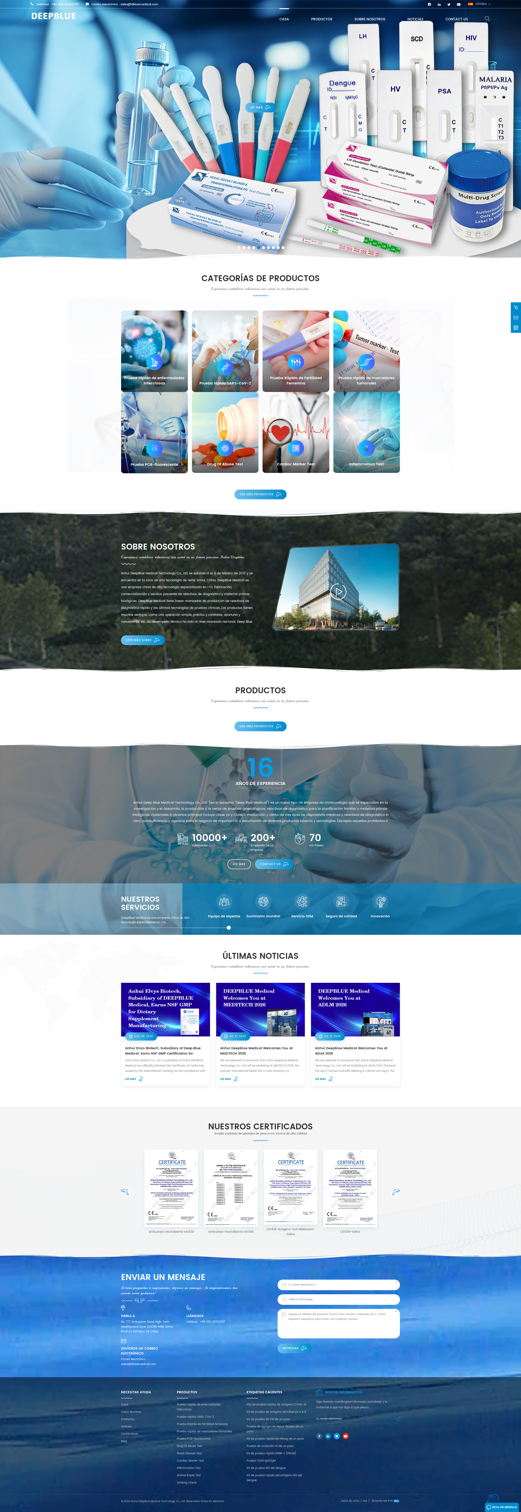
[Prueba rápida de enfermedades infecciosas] (154, 351)
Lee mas (256, 151)
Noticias (415, 19)
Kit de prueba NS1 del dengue (266, 1468)
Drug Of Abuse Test (189, 1446)
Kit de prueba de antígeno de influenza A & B (276, 1412)
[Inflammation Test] (366, 432)
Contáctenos (129, 1434)
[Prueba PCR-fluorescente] (154, 433)
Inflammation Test (189, 1468)
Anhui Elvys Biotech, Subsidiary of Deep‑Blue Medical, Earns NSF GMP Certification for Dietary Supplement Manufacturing (163, 1051)
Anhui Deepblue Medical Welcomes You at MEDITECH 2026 (256, 1051)
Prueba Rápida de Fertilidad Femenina (202, 1424)
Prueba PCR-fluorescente (193, 1439)
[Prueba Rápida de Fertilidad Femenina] (296, 351)
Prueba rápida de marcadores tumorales (204, 1431)
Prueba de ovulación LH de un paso (270, 1446)
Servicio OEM (302, 916)
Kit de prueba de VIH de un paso (268, 1419)
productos (321, 19)
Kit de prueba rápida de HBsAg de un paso (275, 1439)
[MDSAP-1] (290, 1184)
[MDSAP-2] (350, 1184)
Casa (284, 19)
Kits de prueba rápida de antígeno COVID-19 (276, 1405)
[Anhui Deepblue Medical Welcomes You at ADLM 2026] (355, 1009)
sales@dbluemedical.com (139, 4)
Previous (126, 1193)
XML (365, 1501)
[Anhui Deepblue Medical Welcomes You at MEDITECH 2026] (260, 1009)
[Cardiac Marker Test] (296, 432)
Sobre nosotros (370, 19)
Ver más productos (257, 494)
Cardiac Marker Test (190, 1461)
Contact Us (456, 19)
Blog (124, 1441)
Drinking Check (187, 1483)
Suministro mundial (263, 916)
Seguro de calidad (341, 916)
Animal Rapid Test (189, 1475)
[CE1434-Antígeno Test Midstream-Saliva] (231, 1187)
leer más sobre (139, 640)
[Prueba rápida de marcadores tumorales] (366, 351)
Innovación (380, 916)
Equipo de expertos (224, 916)
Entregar (291, 1348)
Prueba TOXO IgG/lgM (261, 1461)
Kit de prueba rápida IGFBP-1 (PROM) (271, 1453)
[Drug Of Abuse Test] (225, 432)
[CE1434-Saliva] (171, 1188)
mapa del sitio (350, 1501)
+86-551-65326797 (65, 4)
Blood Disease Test (189, 1453)
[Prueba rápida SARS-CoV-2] (225, 351)
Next (395, 1193)
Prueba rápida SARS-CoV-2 (195, 1417)
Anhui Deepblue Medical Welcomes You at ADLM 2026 (351, 1051)
